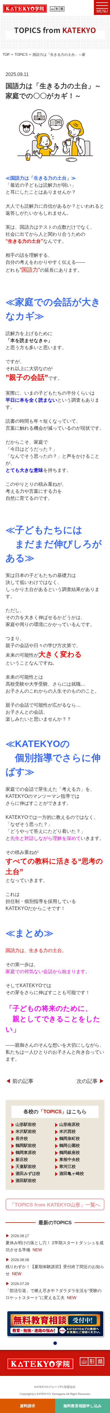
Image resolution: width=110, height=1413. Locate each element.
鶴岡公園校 (69, 1145)
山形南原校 (69, 1124)
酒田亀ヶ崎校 (71, 1173)
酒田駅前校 (26, 1180)
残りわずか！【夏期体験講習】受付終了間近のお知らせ (55, 1266)
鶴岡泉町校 (69, 1138)
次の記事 (90, 1081)
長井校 (22, 1138)
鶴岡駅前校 (26, 1145)
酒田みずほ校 (28, 1173)
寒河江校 (67, 1166)
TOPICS (21, 55)
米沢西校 (67, 1131)
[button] (55, 1343)
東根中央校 (69, 1159)
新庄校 (22, 1159)
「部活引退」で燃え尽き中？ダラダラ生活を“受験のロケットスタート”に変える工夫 (53, 1290)
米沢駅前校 (26, 1131)
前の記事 (19, 1081)
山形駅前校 (26, 1124)
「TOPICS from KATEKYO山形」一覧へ (55, 1205)
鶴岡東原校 (26, 1152)
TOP (6, 55)
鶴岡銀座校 (69, 1152)
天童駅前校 (26, 1166)
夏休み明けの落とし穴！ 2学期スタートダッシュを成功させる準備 (55, 1242)
